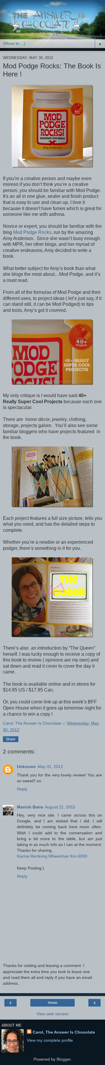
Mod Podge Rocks (32, 232)
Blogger (64, 1059)
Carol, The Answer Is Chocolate (64, 1032)
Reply (22, 789)
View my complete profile (50, 1040)
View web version (52, 1013)
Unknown (26, 766)
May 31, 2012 (50, 766)
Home (52, 1003)
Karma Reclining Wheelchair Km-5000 (52, 856)
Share (10, 739)
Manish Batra (30, 807)
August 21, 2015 (60, 807)
